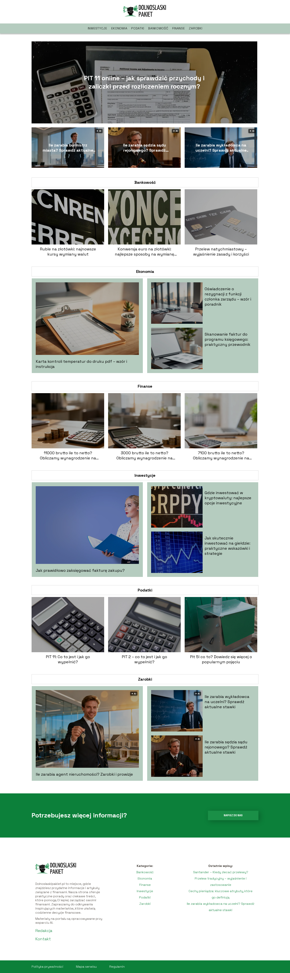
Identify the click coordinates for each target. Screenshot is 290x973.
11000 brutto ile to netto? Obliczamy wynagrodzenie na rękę (68, 455)
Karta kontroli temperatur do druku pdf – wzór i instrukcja (81, 364)
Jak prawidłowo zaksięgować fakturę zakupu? (80, 570)
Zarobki (195, 28)
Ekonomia (119, 28)
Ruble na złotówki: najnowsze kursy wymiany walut (68, 251)
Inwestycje (97, 28)
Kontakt (43, 938)
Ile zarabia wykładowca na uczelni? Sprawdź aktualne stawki (221, 148)
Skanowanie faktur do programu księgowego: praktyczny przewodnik (227, 339)
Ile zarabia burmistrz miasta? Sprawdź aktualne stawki (68, 148)
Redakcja (43, 930)
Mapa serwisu (86, 967)
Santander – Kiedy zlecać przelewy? (220, 872)
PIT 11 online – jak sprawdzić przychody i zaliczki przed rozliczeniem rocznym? (144, 82)
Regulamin (117, 967)
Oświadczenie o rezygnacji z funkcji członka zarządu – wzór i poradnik (228, 296)
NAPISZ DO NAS (233, 815)
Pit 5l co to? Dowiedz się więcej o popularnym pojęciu (221, 659)
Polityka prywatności (47, 967)
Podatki (137, 28)
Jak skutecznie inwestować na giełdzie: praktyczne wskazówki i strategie (227, 545)
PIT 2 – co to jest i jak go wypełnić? (144, 659)
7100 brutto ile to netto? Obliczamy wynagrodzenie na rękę (221, 455)
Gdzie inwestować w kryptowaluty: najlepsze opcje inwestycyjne (228, 498)
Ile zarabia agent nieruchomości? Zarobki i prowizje (84, 774)
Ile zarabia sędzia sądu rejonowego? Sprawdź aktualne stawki (144, 148)
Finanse (178, 28)
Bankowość (158, 28)
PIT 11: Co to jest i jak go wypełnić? (68, 659)
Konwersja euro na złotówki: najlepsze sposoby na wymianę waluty (144, 251)
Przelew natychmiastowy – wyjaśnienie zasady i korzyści (221, 251)
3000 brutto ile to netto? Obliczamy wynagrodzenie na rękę (144, 455)
